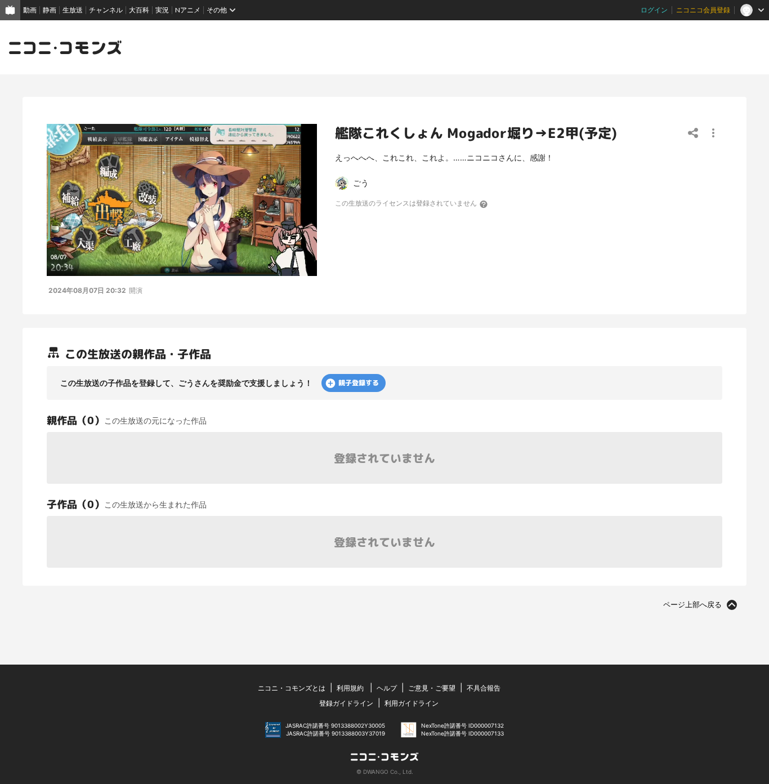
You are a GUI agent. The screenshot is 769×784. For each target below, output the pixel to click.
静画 (49, 10)
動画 (30, 10)
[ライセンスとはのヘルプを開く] (484, 204)
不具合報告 (483, 688)
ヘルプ (387, 688)
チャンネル (106, 10)
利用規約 (350, 688)
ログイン (654, 10)
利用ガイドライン (411, 703)
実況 (162, 10)
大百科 (139, 10)
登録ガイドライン (346, 703)
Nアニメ (187, 10)
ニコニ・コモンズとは (291, 688)
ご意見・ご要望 (431, 688)
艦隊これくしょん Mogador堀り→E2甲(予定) (476, 132)
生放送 (72, 10)
